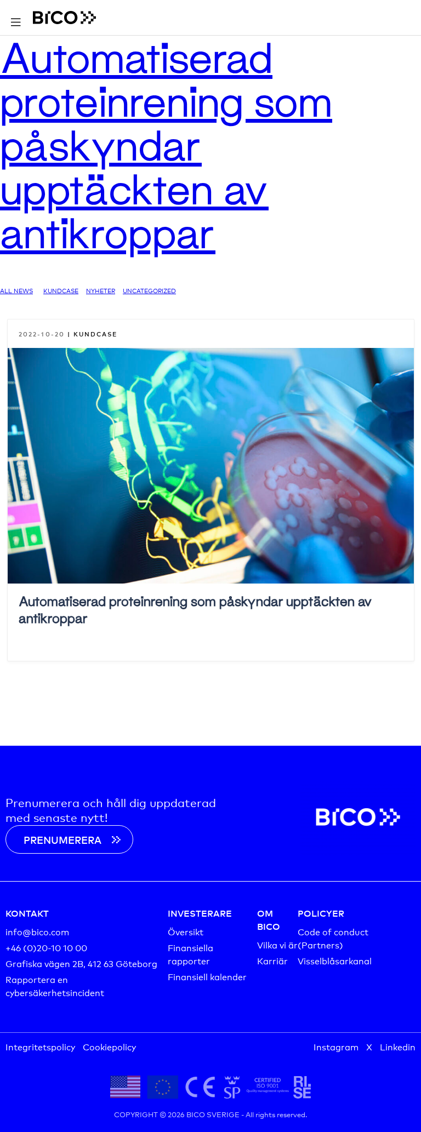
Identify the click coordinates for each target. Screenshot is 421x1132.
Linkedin (398, 1046)
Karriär (272, 960)
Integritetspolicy (40, 1046)
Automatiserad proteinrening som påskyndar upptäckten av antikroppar (166, 144)
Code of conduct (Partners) (333, 938)
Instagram (336, 1046)
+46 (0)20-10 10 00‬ (46, 947)
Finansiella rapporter (190, 954)
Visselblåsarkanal (335, 960)
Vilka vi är (277, 944)
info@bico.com (37, 931)
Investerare (200, 913)
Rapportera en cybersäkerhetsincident (54, 985)
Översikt (185, 931)
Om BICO (268, 919)
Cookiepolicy (109, 1046)
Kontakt (27, 913)
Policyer (321, 913)
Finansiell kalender (207, 976)
